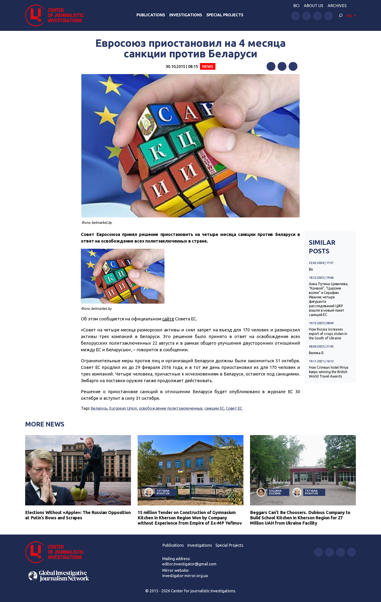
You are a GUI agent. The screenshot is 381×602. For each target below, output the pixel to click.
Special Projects (224, 15)
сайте (168, 318)
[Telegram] (293, 66)
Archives (337, 5)
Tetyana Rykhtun (163, 492)
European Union (123, 408)
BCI (296, 5)
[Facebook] (271, 66)
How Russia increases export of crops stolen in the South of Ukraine (328, 333)
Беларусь (99, 408)
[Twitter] (282, 66)
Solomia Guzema (275, 492)
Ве (311, 269)
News (207, 66)
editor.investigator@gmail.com (189, 564)
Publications (150, 15)
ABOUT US (313, 5)
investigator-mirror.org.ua (185, 575)
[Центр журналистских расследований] (57, 15)
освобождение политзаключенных (171, 408)
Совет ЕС (234, 408)
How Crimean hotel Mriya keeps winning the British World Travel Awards (329, 371)
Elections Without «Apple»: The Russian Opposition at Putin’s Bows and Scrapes (78, 515)
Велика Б (316, 353)
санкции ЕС (214, 408)
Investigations (185, 15)
